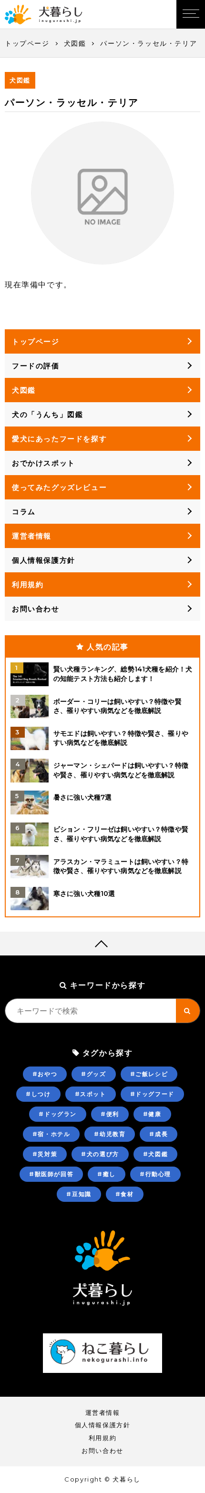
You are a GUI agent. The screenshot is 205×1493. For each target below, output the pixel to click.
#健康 (152, 1113)
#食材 (124, 1194)
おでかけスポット (43, 462)
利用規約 (27, 584)
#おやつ (44, 1073)
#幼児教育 (109, 1134)
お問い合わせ (36, 608)
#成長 (158, 1134)
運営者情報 (31, 535)
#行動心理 (155, 1174)
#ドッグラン (58, 1113)
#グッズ (93, 1073)
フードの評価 (36, 365)
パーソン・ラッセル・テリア (148, 43)
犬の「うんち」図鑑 (47, 414)
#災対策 (44, 1154)
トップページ (27, 43)
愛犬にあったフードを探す (59, 438)
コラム (24, 511)
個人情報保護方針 (43, 560)
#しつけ (38, 1093)
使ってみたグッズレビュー (59, 487)
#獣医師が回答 (51, 1174)
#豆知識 (78, 1194)
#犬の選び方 (100, 1154)
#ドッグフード (152, 1093)
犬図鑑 (75, 43)
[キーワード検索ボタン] (188, 1011)
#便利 (110, 1113)
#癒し (106, 1174)
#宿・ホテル (51, 1134)
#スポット (90, 1093)
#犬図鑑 (155, 1154)
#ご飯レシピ (149, 1073)
